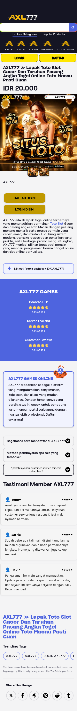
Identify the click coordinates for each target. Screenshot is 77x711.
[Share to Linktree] (34, 695)
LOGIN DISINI (24, 209)
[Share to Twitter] (11, 695)
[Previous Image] (3, 133)
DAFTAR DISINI (25, 198)
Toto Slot (56, 223)
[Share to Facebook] (23, 695)
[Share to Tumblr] (69, 695)
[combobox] (34, 27)
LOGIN (19, 58)
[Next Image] (73, 133)
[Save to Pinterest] (46, 695)
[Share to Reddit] (57, 695)
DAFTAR (58, 58)
